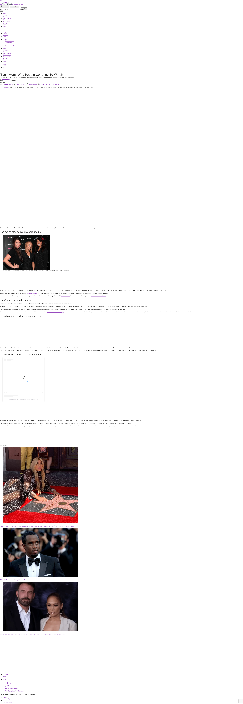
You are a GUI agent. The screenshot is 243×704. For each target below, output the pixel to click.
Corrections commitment (12, 690)
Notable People (7, 21)
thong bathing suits (31, 293)
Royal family (6, 23)
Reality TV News (7, 18)
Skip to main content (5, 0)
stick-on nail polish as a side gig (55, 312)
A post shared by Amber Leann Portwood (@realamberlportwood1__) (23, 399)
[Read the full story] (40, 522)
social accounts (65, 296)
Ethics (6, 687)
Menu (2, 10)
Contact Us (8, 683)
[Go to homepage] (6, 672)
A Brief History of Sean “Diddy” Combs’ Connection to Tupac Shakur (20, 580)
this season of (95, 296)
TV (3, 16)
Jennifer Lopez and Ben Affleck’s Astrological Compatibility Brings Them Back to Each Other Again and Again (33, 634)
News (4, 13)
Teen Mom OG (102, 296)
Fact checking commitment (12, 688)
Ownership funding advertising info (14, 691)
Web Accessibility (9, 45)
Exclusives (5, 15)
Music (4, 24)
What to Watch (7, 20)
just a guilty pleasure (23, 347)
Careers (7, 685)
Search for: (3, 9)
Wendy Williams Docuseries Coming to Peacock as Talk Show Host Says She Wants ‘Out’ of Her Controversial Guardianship (37, 526)
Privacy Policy (8, 42)
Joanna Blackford (6, 79)
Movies (4, 26)
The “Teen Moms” (5, 87)
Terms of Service (9, 41)
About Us (7, 39)
